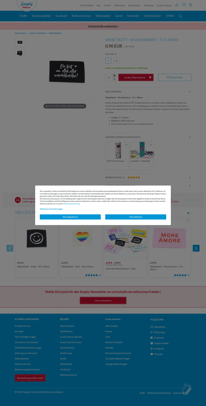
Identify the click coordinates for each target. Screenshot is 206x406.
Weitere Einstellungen (51, 208)
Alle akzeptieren (70, 217)
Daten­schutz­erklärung (71, 204)
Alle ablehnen (135, 217)
